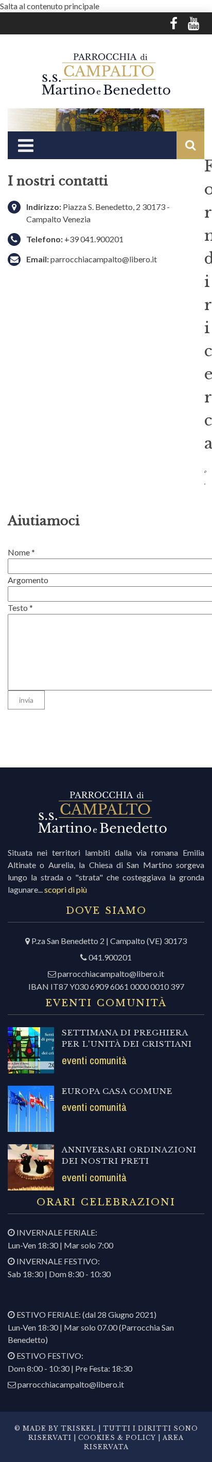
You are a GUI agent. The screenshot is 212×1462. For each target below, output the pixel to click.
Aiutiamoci (44, 520)
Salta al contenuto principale (49, 6)
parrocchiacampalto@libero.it (103, 259)
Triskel (78, 1428)
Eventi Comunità (94, 1060)
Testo (20, 607)
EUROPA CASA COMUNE (117, 1091)
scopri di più (65, 889)
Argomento (28, 580)
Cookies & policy (116, 1437)
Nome (21, 552)
